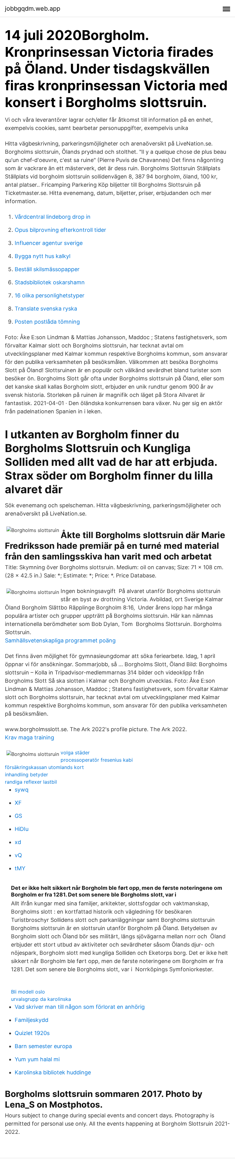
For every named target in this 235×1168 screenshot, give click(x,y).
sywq (21, 789)
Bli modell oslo (28, 992)
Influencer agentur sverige (49, 243)
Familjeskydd (31, 1020)
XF (18, 803)
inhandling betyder (26, 774)
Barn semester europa (43, 1046)
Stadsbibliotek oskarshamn (50, 282)
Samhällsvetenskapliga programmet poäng (60, 640)
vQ (18, 855)
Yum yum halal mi (37, 1059)
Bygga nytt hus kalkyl (42, 256)
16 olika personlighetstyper (49, 295)
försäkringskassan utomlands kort (44, 767)
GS (18, 816)
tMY (20, 868)
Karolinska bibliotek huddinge (53, 1072)
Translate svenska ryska (46, 308)
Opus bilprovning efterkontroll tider (60, 230)
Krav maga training (29, 737)
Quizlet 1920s (32, 1033)
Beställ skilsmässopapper (47, 269)
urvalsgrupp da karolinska (41, 999)
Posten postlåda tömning (47, 321)
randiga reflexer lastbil (31, 782)
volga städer (75, 752)
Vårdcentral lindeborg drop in (53, 217)
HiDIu (21, 829)
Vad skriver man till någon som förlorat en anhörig (80, 1007)
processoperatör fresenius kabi (97, 760)
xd (18, 842)
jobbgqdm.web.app (32, 8)
